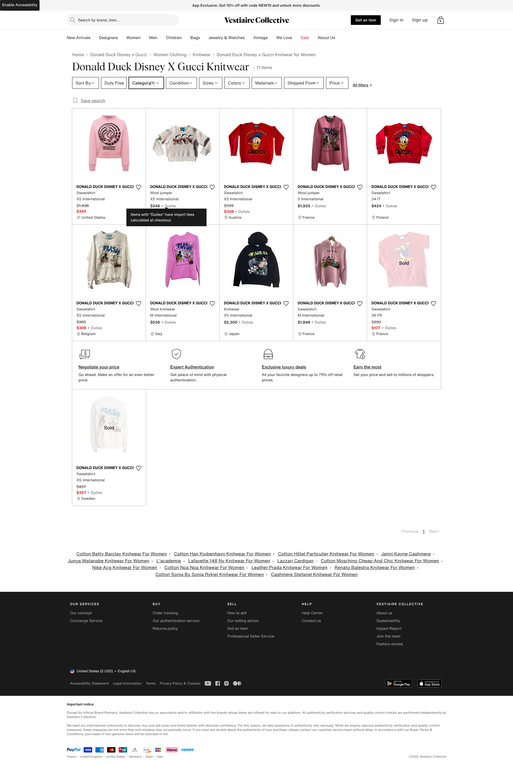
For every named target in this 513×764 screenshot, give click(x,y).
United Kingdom (91, 757)
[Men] (162, 38)
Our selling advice (243, 621)
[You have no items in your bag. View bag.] (440, 20)
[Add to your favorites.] (138, 187)
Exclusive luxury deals (284, 367)
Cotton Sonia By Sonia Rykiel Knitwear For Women (210, 574)
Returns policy (165, 628)
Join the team (388, 636)
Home (78, 54)
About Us (326, 38)
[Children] (186, 38)
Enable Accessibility (19, 5)
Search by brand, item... (99, 20)
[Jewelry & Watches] (249, 38)
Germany (135, 757)
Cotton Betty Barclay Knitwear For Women (121, 554)
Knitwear (202, 54)
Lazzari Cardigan (295, 561)
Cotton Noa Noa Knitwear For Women (204, 567)
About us (384, 613)
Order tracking (165, 613)
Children (174, 38)
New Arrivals (78, 38)
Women (133, 38)
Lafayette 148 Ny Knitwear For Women (229, 561)
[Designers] (122, 38)
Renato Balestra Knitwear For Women (375, 567)
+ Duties (168, 206)
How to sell (236, 613)
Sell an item (365, 20)
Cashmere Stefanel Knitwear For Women (314, 574)
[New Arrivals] (94, 38)
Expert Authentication (192, 367)
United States (115, 757)
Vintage (260, 38)
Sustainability (388, 621)
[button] (440, 20)
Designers (108, 38)
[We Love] (296, 38)
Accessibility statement (89, 683)
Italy (160, 757)
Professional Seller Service (250, 636)
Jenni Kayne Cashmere (406, 554)
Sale (305, 38)
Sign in (396, 20)
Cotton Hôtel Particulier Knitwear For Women (326, 554)
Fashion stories (389, 644)
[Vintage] (272, 38)
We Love (284, 38)
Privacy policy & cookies (180, 683)
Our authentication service (176, 621)
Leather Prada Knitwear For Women (289, 567)
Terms (151, 683)
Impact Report (389, 628)
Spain (149, 757)
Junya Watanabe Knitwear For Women (108, 561)
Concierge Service (86, 621)
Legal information (127, 683)
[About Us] (339, 38)
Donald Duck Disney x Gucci (118, 54)
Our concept (81, 613)
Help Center (312, 613)
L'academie (169, 561)
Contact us (311, 621)
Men (153, 38)
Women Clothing (170, 54)
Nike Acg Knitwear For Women (124, 567)
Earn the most (367, 367)
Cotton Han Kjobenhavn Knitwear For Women (222, 554)
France (71, 757)
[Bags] (204, 38)
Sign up (420, 20)
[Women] (145, 38)
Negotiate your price (99, 367)
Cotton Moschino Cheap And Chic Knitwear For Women (380, 561)
